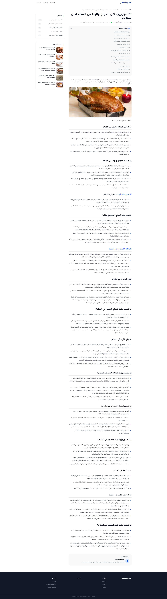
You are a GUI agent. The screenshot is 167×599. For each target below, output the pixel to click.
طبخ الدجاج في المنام (124, 47)
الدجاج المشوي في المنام (123, 44)
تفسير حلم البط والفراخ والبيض (122, 38)
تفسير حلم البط (124, 195)
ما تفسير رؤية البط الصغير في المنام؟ (120, 72)
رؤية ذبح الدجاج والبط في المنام (122, 35)
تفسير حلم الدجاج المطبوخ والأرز (122, 41)
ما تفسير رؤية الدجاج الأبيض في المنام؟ (120, 50)
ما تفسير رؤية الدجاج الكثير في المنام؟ (120, 57)
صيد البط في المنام (125, 66)
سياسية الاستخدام (51, 587)
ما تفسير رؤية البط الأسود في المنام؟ (121, 63)
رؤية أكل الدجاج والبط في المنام (122, 32)
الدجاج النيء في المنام (124, 53)
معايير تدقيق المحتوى (51, 584)
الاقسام (45, 2)
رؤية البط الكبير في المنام (124, 69)
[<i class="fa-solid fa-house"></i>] (130, 10)
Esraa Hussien (126, 22)
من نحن (39, 2)
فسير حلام (126, 3)
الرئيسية (52, 2)
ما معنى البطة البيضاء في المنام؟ (121, 60)
